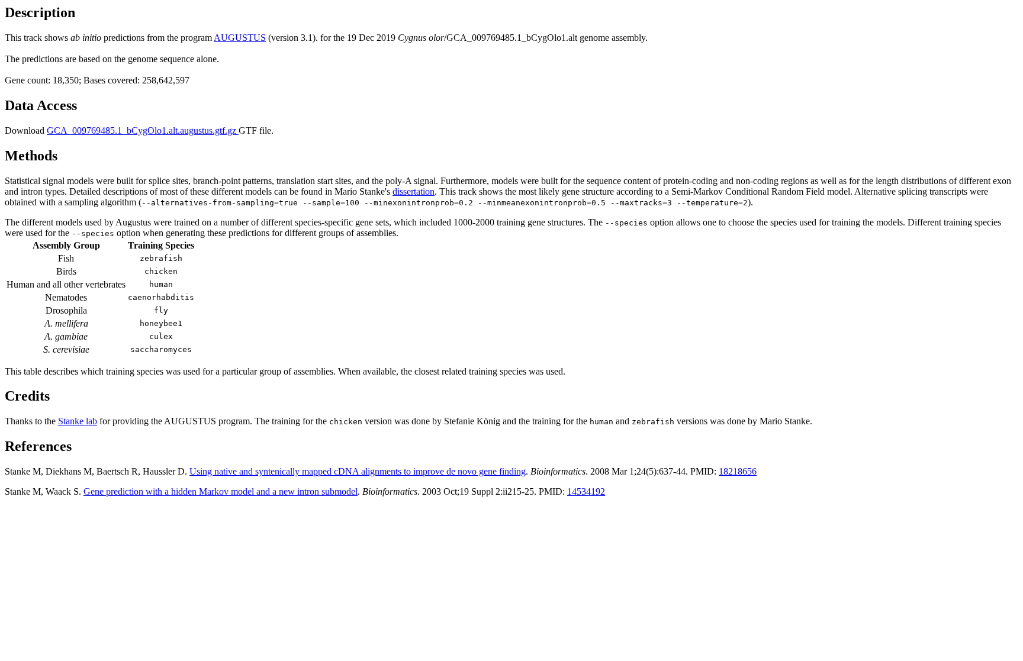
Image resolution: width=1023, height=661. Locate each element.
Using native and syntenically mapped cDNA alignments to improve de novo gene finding (357, 471)
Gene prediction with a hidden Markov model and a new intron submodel (220, 491)
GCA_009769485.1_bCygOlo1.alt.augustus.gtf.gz (143, 130)
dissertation (414, 191)
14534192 (586, 491)
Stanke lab (77, 421)
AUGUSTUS (240, 38)
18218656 (738, 471)
